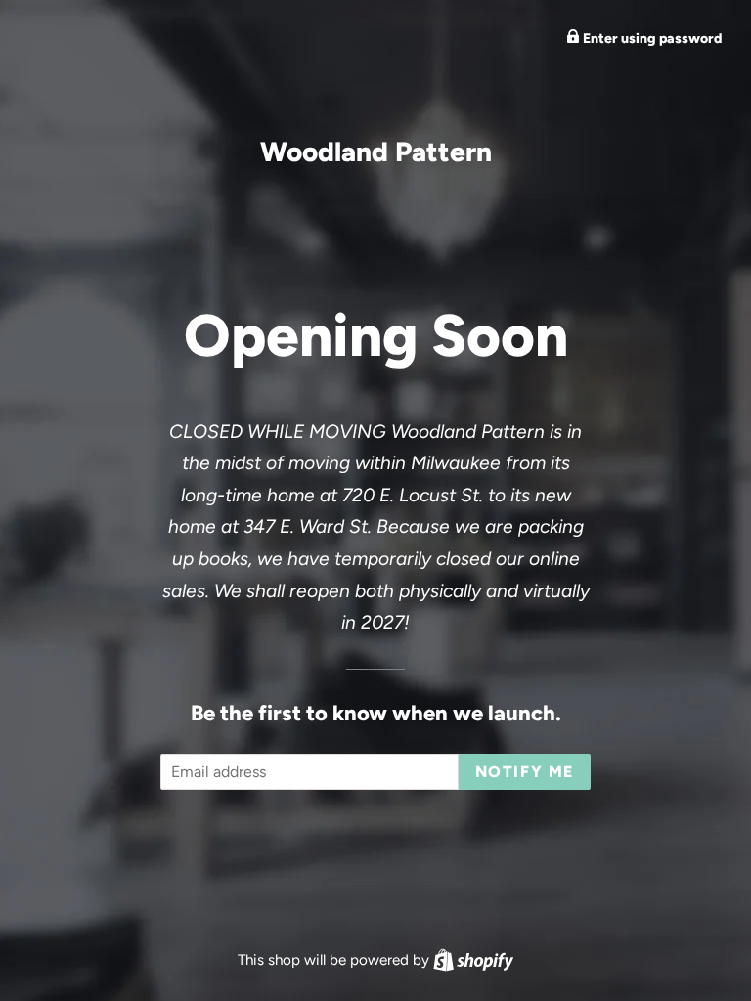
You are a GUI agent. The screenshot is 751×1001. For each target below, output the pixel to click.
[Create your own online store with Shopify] (473, 960)
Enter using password (651, 38)
